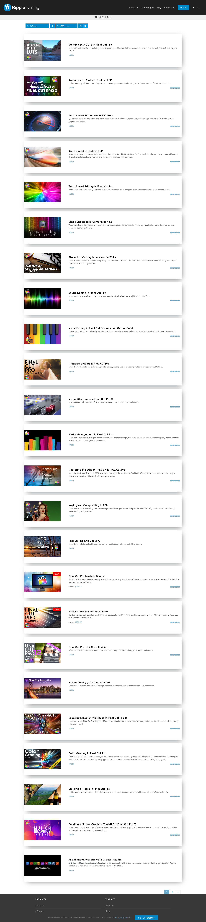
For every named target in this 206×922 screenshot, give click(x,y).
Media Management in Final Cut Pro (91, 434)
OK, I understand (146, 918)
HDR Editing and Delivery (84, 540)
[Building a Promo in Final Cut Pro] (42, 794)
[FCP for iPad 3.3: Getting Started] (42, 688)
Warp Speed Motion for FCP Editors (91, 115)
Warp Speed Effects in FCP (86, 151)
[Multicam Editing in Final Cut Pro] (42, 369)
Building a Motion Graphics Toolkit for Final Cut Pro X (102, 824)
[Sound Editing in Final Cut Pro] (42, 298)
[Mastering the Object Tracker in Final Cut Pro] (42, 475)
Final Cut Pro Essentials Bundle (88, 611)
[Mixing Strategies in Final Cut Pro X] (42, 405)
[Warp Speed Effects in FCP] (42, 157)
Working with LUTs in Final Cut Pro (90, 44)
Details (127, 918)
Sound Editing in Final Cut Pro (87, 292)
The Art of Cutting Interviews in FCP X (92, 257)
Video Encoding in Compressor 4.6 (90, 221)
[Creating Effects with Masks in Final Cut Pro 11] (42, 724)
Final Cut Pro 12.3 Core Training (88, 647)
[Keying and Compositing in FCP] (42, 511)
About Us (110, 905)
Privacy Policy (119, 918)
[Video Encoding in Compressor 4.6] (42, 227)
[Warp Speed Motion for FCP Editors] (42, 121)
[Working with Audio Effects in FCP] (42, 86)
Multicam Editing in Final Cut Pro (89, 363)
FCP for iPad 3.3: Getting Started (89, 682)
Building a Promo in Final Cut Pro (89, 788)
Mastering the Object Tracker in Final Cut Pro (97, 469)
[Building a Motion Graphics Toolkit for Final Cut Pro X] (42, 830)
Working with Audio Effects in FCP (90, 80)
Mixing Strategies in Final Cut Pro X (91, 399)
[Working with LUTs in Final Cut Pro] (42, 50)
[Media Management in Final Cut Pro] (42, 440)
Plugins (40, 911)
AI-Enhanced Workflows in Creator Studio (95, 859)
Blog (108, 911)
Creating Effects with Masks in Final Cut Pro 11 (98, 718)
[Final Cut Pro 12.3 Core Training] (42, 653)
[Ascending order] (52, 25)
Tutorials (41, 905)
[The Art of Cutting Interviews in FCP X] (42, 263)
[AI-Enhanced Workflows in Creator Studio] (42, 865)
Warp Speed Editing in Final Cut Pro (91, 186)
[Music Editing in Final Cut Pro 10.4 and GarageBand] (42, 334)
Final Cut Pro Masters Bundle (87, 576)
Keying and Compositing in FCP (88, 505)
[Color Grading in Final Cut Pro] (42, 759)
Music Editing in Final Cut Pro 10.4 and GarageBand (101, 328)
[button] (198, 7)
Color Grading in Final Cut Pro (87, 753)
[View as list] (85, 26)
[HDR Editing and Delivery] (42, 546)
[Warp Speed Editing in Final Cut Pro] (42, 192)
